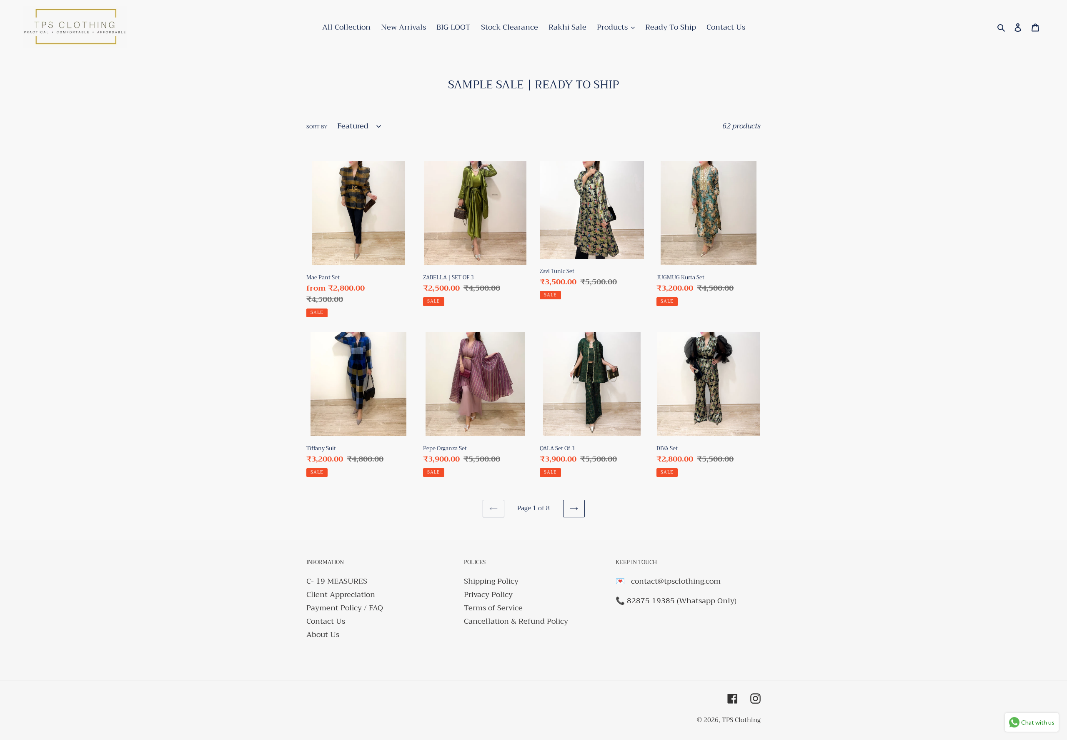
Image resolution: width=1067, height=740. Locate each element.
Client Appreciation (340, 594)
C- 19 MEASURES (336, 581)
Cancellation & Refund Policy (516, 621)
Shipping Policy (491, 581)
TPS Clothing (741, 720)
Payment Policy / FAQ (344, 608)
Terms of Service (493, 608)
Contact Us (325, 621)
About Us (322, 634)
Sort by (317, 126)
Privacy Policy (488, 594)
